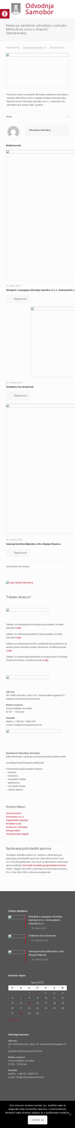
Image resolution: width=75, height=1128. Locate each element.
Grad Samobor (13, 813)
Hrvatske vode (13, 823)
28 (20, 1013)
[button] (4, 13)
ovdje (18, 628)
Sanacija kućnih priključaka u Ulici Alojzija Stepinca (33, 544)
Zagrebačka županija (17, 820)
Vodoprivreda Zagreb (17, 834)
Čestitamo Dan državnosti (19, 386)
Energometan (13, 830)
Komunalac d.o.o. (15, 816)
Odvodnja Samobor (33, 47)
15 (29, 1003)
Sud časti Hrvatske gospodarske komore (44, 865)
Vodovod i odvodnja (16, 827)
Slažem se (37, 1119)
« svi (10, 1020)
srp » (16, 1020)
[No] (70, 1114)
